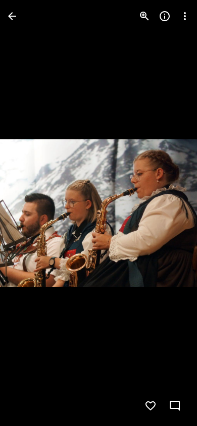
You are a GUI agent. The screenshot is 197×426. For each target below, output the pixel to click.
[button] (28, 213)
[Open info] (165, 16)
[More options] (185, 16)
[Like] (150, 406)
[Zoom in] (144, 16)
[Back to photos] (12, 16)
